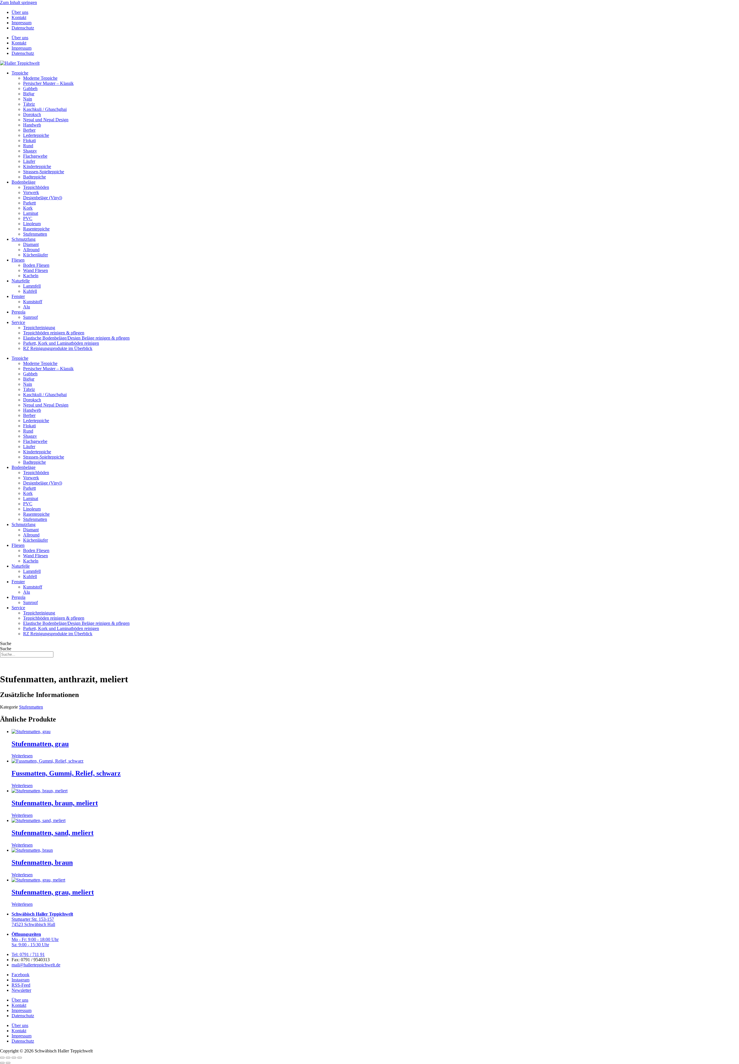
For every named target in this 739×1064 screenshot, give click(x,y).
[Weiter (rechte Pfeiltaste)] (8, 1063)
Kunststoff (32, 301)
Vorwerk (31, 192)
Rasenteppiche (36, 228)
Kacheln (30, 275)
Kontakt (19, 17)
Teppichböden (36, 187)
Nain (27, 98)
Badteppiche (34, 176)
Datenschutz (23, 27)
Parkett (29, 202)
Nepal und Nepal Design (45, 119)
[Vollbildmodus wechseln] (8, 1058)
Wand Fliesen (35, 270)
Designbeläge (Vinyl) (42, 197)
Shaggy (30, 150)
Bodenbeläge (24, 182)
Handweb (32, 124)
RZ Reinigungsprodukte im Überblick (57, 348)
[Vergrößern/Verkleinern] (2, 1058)
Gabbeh (30, 88)
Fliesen (18, 260)
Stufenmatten (35, 234)
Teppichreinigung (39, 327)
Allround (31, 249)
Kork (28, 208)
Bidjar (28, 93)
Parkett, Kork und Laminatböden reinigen (61, 343)
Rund (28, 145)
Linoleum (32, 223)
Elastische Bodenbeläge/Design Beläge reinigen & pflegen (76, 338)
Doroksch (32, 114)
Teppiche (20, 72)
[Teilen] (14, 1058)
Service (18, 322)
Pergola (18, 312)
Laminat (30, 213)
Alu (26, 306)
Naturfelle (21, 280)
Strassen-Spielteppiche (43, 171)
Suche (5, 643)
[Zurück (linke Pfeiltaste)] (2, 1063)
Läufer (29, 161)
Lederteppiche (36, 135)
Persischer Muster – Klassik (48, 83)
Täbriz (29, 104)
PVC (27, 218)
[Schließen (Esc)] (19, 1058)
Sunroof (30, 317)
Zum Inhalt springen (18, 2)
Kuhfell (30, 291)
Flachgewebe (35, 156)
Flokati (29, 140)
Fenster (18, 296)
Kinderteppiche (37, 166)
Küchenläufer (35, 254)
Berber (29, 130)
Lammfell (32, 286)
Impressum (21, 22)
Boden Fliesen (36, 265)
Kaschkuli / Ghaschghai (45, 109)
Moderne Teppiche (40, 78)
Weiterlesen (22, 755)
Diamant (31, 244)
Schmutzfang (24, 239)
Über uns (20, 12)
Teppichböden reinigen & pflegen (53, 332)
